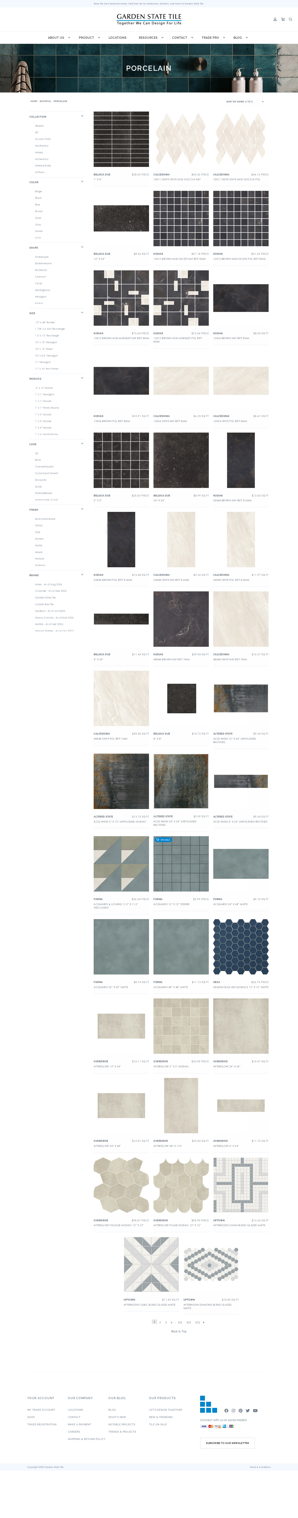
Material (45, 101)
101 (180, 1322)
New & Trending (161, 1417)
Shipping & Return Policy (86, 1439)
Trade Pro (210, 37)
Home (34, 101)
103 (197, 1322)
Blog (238, 37)
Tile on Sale (158, 1424)
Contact (179, 37)
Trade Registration (42, 1424)
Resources (148, 37)
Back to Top (179, 1331)
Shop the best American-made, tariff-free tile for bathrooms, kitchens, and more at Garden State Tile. (149, 3)
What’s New (117, 1417)
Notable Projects (121, 1424)
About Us (56, 37)
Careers (74, 1431)
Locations (118, 37)
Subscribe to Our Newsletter (227, 1443)
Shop (31, 1417)
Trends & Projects (122, 1431)
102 (189, 1322)
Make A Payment (79, 1424)
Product (86, 37)
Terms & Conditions (260, 1467)
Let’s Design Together (165, 1409)
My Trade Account (41, 1409)
